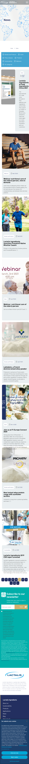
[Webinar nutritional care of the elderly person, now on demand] (15, 151)
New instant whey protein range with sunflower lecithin (14, 494)
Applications (7, 711)
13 (26, 579)
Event (21, 54)
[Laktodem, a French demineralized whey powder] (15, 339)
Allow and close (14, 753)
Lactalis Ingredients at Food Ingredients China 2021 (24, 84)
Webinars (18, 61)
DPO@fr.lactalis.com (10, 652)
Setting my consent (14, 761)
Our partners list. (5, 749)
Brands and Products (10, 54)
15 (14, 583)
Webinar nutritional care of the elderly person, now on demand (15, 180)
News (4, 713)
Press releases (9, 58)
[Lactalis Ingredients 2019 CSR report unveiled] (15, 527)
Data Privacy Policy (5, 660)
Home (12, 48)
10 (16, 579)
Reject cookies (14, 757)
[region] (14, 741)
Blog (4, 716)
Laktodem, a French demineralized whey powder (15, 368)
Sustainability (8, 61)
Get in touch (6, 719)
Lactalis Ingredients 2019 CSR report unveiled (14, 556)
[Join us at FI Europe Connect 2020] (15, 402)
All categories (8, 64)
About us (5, 703)
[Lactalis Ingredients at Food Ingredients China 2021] (8, 87)
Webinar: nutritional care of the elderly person (15, 305)
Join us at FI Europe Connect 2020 (15, 431)
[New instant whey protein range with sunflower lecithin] (15, 465)
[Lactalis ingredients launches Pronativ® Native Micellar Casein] (15, 214)
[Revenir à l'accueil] (4, 2)
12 (22, 579)
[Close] (26, 721)
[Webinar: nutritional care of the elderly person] (15, 276)
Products (19, 58)
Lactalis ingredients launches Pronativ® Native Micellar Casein (15, 243)
